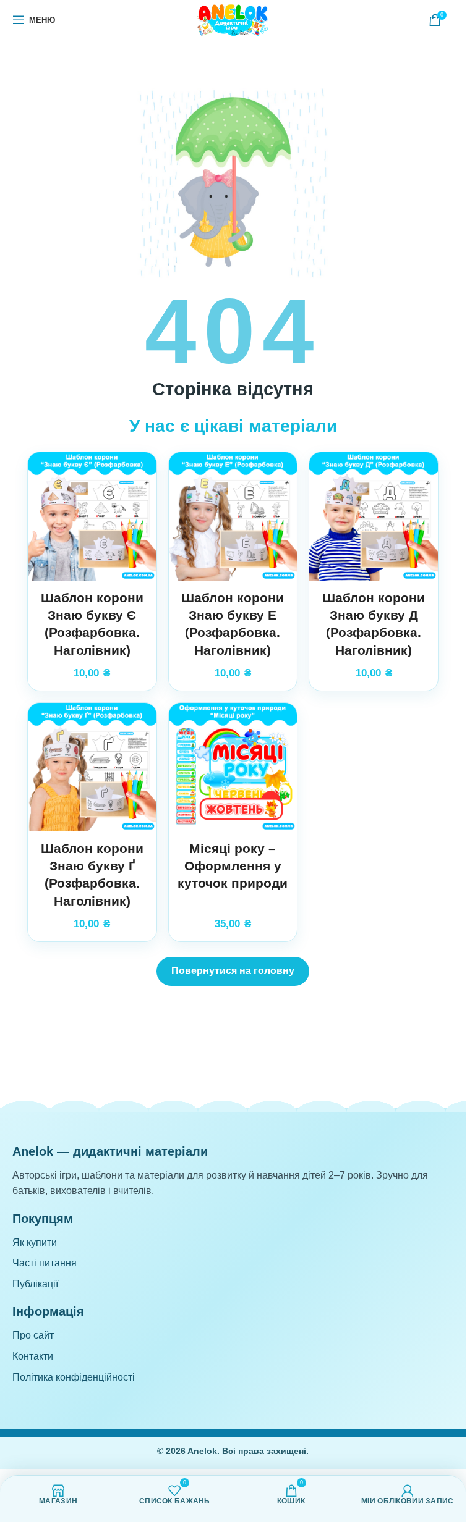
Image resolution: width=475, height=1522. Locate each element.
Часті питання (44, 1263)
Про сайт (33, 1335)
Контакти (32, 1356)
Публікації (35, 1284)
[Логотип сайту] (233, 19)
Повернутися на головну (232, 970)
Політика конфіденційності (73, 1377)
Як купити (34, 1242)
